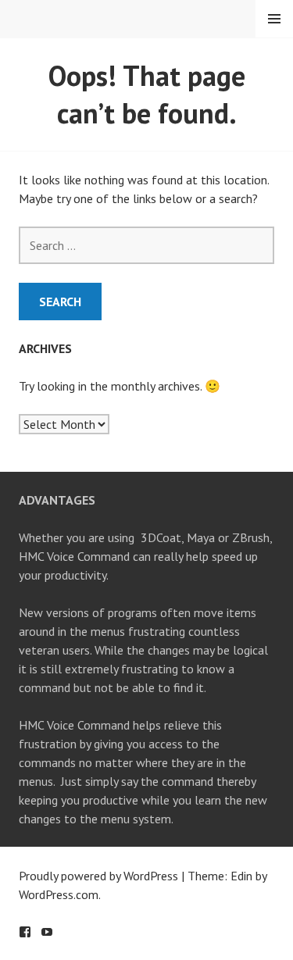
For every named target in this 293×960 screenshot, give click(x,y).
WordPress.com (58, 894)
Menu (274, 19)
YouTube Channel (47, 932)
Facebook (25, 932)
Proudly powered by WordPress (98, 875)
